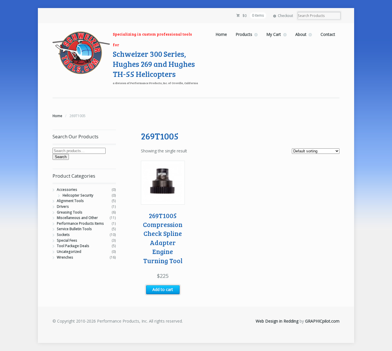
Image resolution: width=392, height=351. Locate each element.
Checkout (285, 15)
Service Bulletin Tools (74, 228)
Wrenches (65, 257)
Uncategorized (69, 251)
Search (61, 157)
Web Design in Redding (277, 321)
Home (221, 34)
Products (244, 34)
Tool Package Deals (73, 245)
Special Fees (67, 240)
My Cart (273, 34)
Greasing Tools (69, 212)
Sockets (63, 234)
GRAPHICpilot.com (322, 321)
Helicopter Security (78, 195)
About (300, 34)
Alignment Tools (70, 200)
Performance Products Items (80, 223)
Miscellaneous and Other (77, 217)
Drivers (63, 206)
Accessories (67, 189)
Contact (328, 34)
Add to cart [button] (162, 289)
